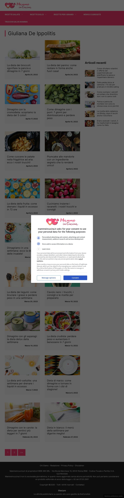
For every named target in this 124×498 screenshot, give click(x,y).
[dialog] (62, 249)
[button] (62, 249)
